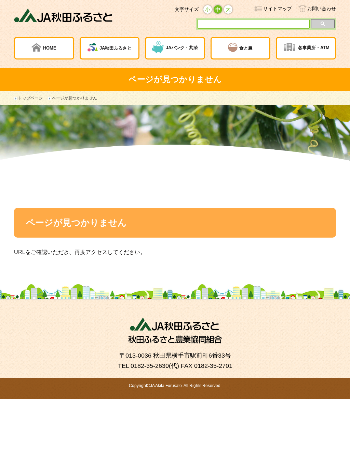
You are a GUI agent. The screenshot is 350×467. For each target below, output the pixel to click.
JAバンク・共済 (182, 48)
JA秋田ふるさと (115, 48)
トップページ (30, 98)
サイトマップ (277, 8)
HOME (49, 48)
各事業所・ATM (313, 48)
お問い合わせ (321, 8)
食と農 (246, 48)
